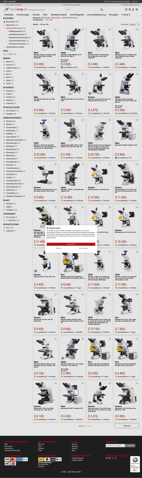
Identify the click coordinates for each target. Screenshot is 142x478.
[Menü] (138, 457)
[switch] (135, 470)
